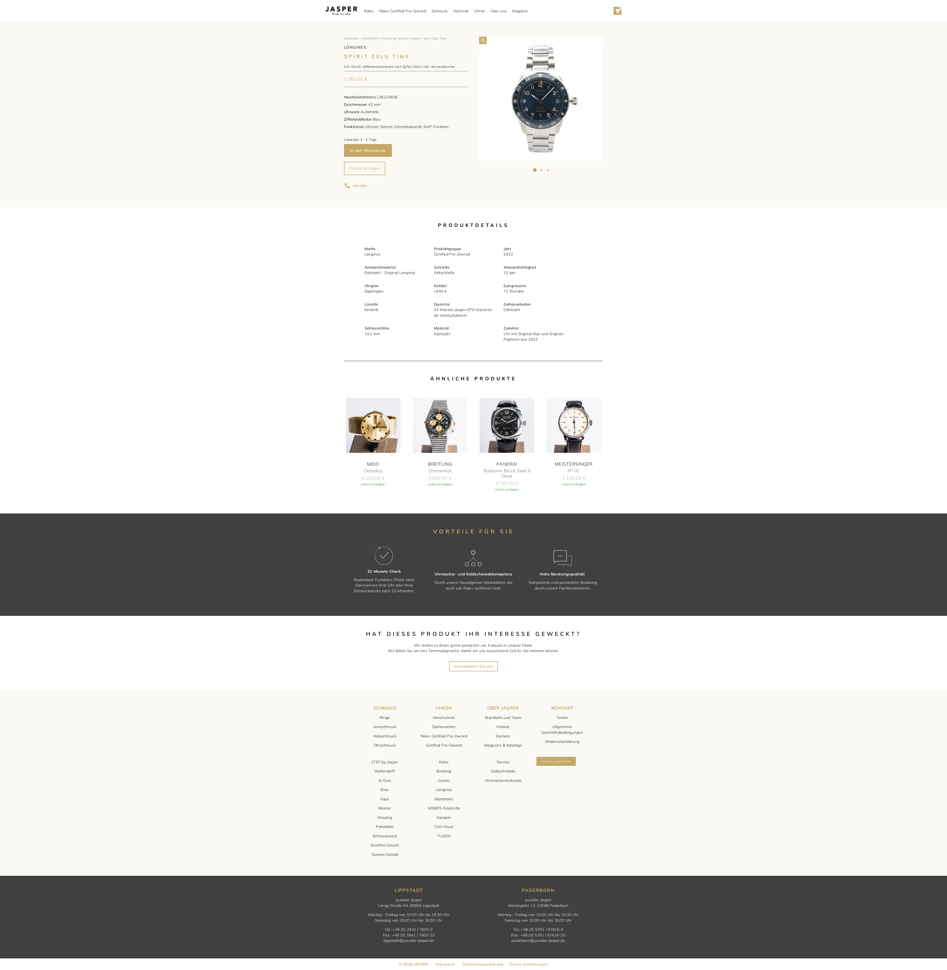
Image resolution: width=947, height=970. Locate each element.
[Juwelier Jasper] (341, 11)
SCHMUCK (384, 708)
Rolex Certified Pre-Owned (402, 11)
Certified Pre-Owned (444, 745)
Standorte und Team (503, 717)
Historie (503, 726)
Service (503, 762)
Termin (562, 717)
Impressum (445, 964)
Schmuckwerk (385, 836)
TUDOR (444, 836)
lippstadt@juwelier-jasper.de (408, 940)
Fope (385, 799)
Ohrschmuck (385, 745)
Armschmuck (384, 726)
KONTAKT (562, 708)
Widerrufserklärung (562, 741)
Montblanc (444, 799)
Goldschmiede (503, 771)
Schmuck (440, 11)
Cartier (444, 780)
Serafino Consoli (385, 845)
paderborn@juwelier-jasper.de (538, 940)
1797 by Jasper (384, 762)
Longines (444, 789)
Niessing (384, 817)
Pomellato (384, 826)
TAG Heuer (444, 826)
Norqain (444, 817)
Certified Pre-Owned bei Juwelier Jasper (391, 38)
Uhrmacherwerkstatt (503, 780)
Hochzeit (461, 11)
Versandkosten (443, 66)
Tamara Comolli (384, 854)
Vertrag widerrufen (556, 761)
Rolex (369, 11)
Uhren (479, 11)
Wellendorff (384, 771)
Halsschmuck (384, 736)
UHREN (444, 708)
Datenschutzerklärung (483, 964)
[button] (483, 40)
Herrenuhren (444, 717)
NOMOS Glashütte (444, 808)
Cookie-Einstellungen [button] (528, 964)
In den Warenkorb (368, 150)
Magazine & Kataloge (503, 745)
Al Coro (384, 780)
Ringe (385, 717)
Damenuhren (444, 726)
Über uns (499, 11)
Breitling (444, 771)
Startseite (351, 38)
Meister (384, 808)
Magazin (520, 11)
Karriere (503, 736)
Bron (385, 789)
